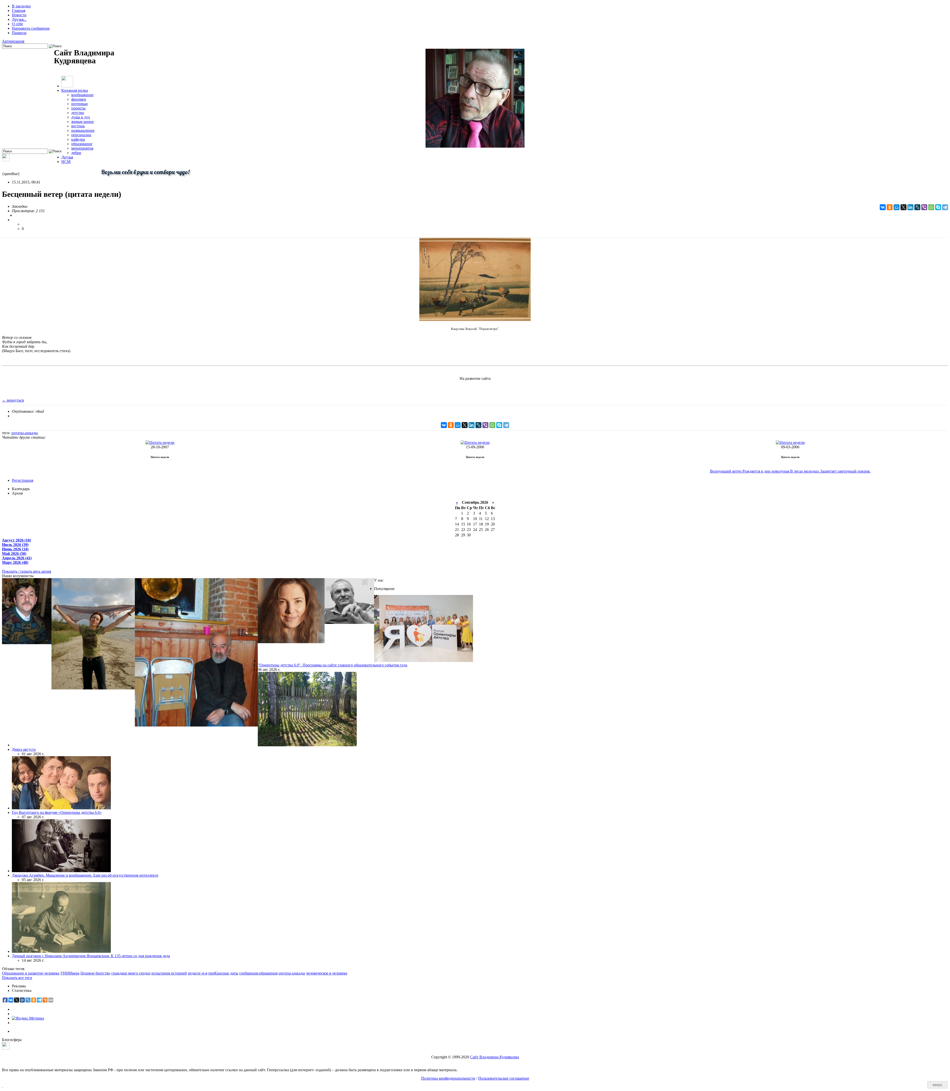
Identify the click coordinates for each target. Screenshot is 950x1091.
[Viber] (924, 207)
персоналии (81, 135)
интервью (79, 104)
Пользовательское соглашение (503, 1078)
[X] (903, 207)
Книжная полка (74, 90)
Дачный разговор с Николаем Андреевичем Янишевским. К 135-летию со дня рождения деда (91, 956)
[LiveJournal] (917, 207)
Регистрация (22, 480)
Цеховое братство (95, 973)
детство (77, 113)
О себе (17, 24)
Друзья (67, 157)
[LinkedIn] (910, 207)
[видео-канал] (5, 160)
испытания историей (169, 973)
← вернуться (13, 400)
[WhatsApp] (931, 207)
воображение (82, 95)
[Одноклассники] (890, 207)
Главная (18, 10)
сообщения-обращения (258, 973)
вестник (78, 126)
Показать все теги (17, 978)
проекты (78, 108)
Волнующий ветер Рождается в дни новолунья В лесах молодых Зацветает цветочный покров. (790, 471)
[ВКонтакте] (883, 207)
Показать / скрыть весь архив (26, 571)
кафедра (78, 139)
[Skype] (938, 207)
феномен (78, 99)
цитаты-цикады (24, 433)
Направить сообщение (31, 28)
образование (81, 144)
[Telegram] (945, 207)
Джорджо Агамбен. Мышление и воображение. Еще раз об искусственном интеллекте (85, 875)
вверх (937, 1085)
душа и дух (80, 117)
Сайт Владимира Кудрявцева (494, 1057)
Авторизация (13, 41)
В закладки (21, 6)
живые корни (82, 121)
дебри (76, 153)
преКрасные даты (223, 973)
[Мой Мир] (897, 207)
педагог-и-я (197, 973)
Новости (19, 15)
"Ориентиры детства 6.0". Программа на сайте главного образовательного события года (332, 665)
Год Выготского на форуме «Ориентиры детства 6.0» (57, 812)
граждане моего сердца (130, 973)
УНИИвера (69, 973)
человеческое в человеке (326, 973)
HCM (66, 161)
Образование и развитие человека (30, 973)
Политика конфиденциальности (448, 1078)
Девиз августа (24, 749)
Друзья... (19, 19)
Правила (19, 33)
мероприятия (82, 148)
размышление (83, 130)
